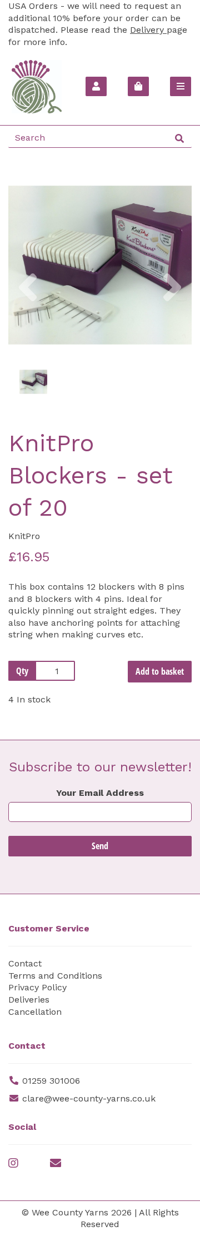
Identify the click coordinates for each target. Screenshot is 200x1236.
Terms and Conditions (55, 975)
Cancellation (35, 1011)
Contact (25, 963)
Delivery (148, 29)
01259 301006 (51, 1080)
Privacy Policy (37, 987)
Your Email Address (100, 793)
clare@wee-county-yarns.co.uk (89, 1098)
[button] (28, 311)
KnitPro (24, 536)
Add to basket (160, 671)
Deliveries (28, 999)
